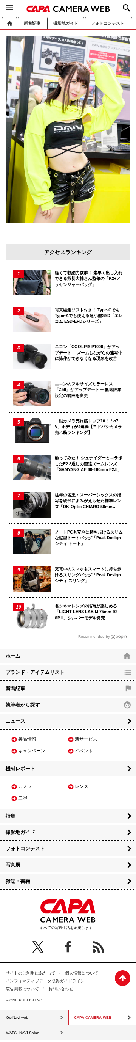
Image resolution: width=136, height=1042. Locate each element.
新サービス (86, 739)
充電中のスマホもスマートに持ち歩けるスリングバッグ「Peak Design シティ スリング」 (88, 575)
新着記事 (32, 23)
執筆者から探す (23, 705)
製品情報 (27, 739)
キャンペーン (31, 750)
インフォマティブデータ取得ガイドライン (45, 981)
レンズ (81, 786)
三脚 (22, 798)
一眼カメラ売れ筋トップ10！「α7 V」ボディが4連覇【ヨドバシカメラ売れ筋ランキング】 (88, 427)
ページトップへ (122, 978)
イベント (84, 750)
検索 (126, 8)
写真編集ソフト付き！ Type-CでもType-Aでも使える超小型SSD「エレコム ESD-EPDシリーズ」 (89, 316)
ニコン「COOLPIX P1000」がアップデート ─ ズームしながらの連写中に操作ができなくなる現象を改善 (88, 352)
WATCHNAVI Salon (22, 1033)
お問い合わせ (60, 989)
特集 (10, 816)
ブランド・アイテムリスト (35, 672)
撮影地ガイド (65, 23)
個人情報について (81, 973)
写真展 (13, 865)
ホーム (9, 23)
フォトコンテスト (107, 23)
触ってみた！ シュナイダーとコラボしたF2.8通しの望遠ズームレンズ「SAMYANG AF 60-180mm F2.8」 (88, 463)
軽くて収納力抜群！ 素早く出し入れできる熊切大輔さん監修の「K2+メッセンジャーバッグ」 (88, 278)
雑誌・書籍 (18, 881)
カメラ (25, 786)
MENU (9, 7)
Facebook (68, 947)
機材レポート (20, 768)
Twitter (37, 947)
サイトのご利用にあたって (31, 973)
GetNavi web (17, 1017)
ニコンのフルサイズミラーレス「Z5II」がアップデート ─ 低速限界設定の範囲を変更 (88, 389)
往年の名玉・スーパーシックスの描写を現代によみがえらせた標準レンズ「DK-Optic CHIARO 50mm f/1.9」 (88, 501)
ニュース (15, 721)
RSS (98, 947)
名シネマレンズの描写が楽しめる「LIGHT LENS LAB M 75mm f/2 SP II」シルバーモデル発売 (86, 612)
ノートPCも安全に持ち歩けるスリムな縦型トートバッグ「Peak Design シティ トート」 (89, 538)
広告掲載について (22, 989)
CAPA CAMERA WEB (68, 8)
